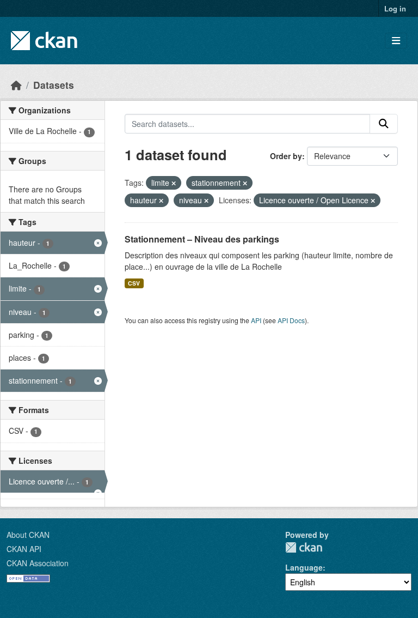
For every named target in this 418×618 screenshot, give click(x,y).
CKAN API (24, 548)
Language (304, 567)
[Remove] (173, 183)
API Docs (291, 320)
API (256, 320)
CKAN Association (38, 563)
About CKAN (28, 534)
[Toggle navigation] (396, 41)
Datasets (53, 85)
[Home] (16, 85)
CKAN (303, 547)
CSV (134, 283)
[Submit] (384, 124)
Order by (286, 155)
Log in (395, 8)
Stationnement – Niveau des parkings (202, 239)
